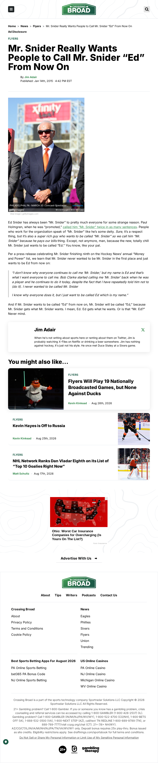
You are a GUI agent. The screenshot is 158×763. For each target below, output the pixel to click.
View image (15, 213)
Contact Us (108, 595)
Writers (71, 595)
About (45, 595)
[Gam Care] (74, 749)
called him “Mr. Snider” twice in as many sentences (100, 227)
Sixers (85, 628)
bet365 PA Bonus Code (28, 674)
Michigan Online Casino (98, 680)
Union (85, 641)
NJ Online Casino (93, 674)
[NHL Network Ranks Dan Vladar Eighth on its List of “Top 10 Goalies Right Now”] (134, 464)
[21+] (63, 749)
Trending (87, 647)
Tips (58, 595)
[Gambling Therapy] (90, 749)
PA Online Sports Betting (28, 668)
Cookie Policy (21, 634)
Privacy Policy (21, 622)
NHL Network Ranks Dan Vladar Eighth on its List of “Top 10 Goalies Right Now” (61, 464)
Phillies (86, 622)
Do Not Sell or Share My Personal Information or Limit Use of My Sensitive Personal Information (79, 737)
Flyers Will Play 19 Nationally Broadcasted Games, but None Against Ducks (102, 387)
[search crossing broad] (147, 9)
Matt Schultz (21, 473)
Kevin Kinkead (77, 403)
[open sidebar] (11, 9)
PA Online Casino (93, 668)
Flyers (13, 38)
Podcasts (89, 595)
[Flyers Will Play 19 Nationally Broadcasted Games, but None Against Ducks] (36, 389)
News (85, 609)
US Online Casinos (94, 661)
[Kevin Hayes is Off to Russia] (134, 429)
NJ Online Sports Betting (29, 680)
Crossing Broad (23, 609)
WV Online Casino (94, 686)
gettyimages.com (30, 213)
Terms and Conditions (27, 628)
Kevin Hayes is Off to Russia (39, 425)
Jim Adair (30, 77)
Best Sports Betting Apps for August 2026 (43, 661)
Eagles (85, 616)
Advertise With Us (76, 558)
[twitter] (143, 329)
